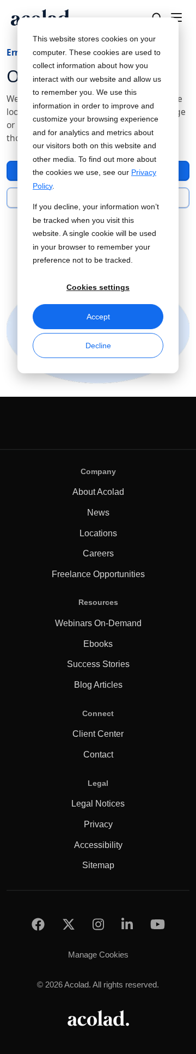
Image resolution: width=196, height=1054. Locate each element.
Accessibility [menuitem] (98, 845)
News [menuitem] (98, 512)
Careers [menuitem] (98, 553)
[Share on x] (68, 924)
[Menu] (176, 17)
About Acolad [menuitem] (98, 491)
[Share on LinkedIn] (127, 924)
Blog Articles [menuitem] (98, 684)
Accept (98, 316)
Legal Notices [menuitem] (98, 803)
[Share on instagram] (98, 924)
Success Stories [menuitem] (98, 664)
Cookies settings (98, 287)
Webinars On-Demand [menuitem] (98, 623)
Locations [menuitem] (98, 533)
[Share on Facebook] (38, 924)
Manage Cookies (98, 954)
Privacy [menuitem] (98, 824)
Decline (98, 345)
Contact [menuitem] (98, 754)
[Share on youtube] (157, 924)
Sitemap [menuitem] (98, 865)
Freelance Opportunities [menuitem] (98, 574)
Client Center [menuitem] (98, 733)
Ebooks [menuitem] (98, 644)
